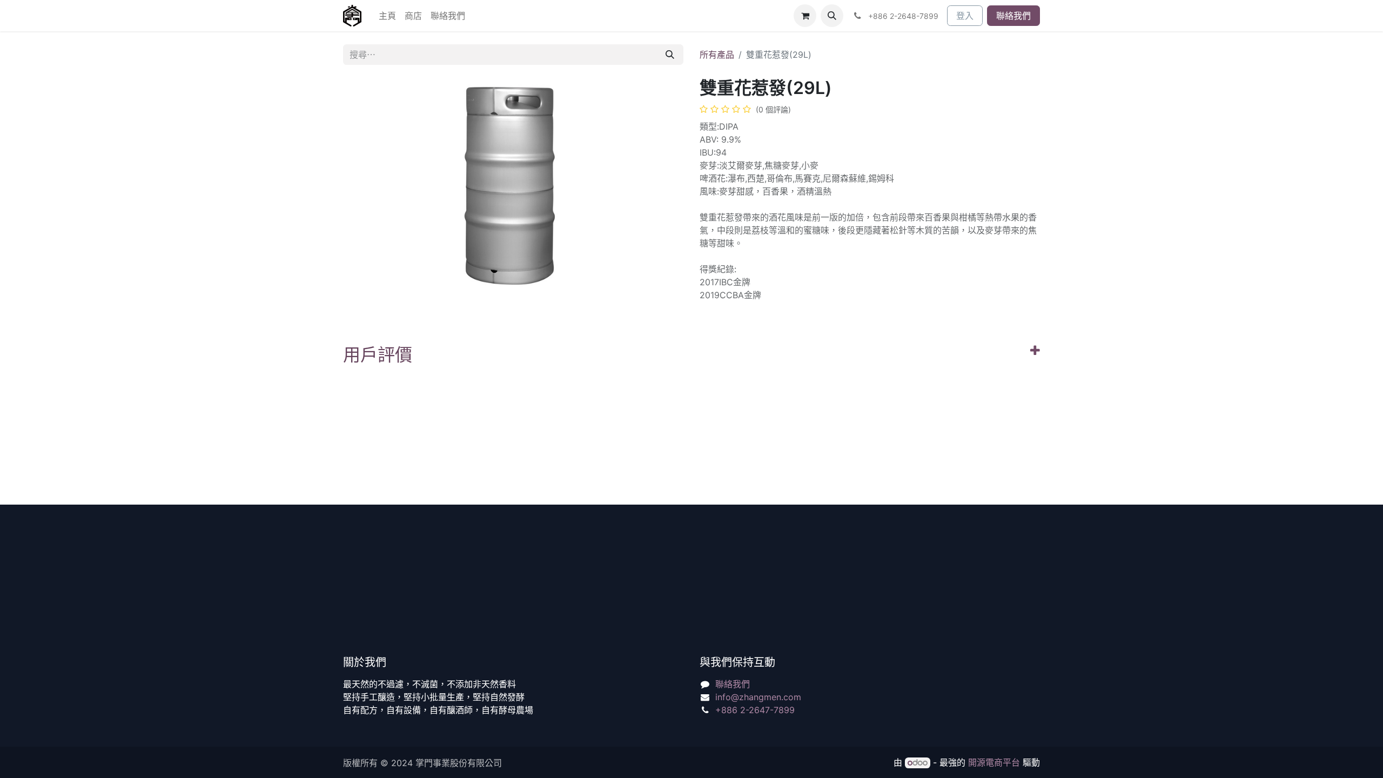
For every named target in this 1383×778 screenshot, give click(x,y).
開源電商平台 (994, 762)
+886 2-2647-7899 (755, 710)
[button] (832, 15)
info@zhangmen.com (758, 697)
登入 (965, 15)
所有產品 (717, 54)
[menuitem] (387, 15)
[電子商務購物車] (805, 15)
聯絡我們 (1013, 15)
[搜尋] (669, 54)
